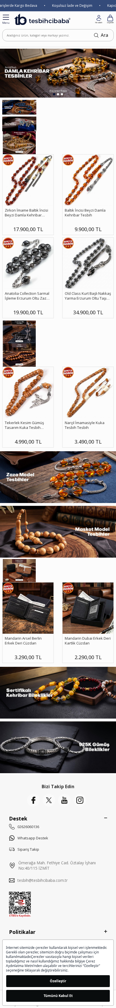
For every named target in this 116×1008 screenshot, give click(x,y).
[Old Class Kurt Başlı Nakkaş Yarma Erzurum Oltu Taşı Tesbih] (88, 263)
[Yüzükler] (19, 124)
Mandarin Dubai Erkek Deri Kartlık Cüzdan (88, 641)
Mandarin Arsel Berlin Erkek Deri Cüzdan (23, 641)
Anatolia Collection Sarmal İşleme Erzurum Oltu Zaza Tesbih (27, 296)
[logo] (42, 19)
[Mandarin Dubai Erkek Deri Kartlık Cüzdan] (88, 608)
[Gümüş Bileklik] (58, 747)
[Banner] (19, 332)
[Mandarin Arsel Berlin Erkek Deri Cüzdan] (28, 608)
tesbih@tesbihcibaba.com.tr (42, 880)
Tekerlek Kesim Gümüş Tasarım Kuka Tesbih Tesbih (24, 425)
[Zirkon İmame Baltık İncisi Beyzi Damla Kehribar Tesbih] (28, 180)
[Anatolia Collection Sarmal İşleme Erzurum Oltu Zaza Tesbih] (28, 263)
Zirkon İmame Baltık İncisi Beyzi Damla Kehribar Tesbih (26, 213)
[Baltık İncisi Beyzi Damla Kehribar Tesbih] (88, 180)
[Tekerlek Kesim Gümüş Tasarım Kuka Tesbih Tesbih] (28, 392)
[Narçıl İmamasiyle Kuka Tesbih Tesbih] (88, 392)
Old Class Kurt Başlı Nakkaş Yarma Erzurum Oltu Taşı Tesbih (88, 296)
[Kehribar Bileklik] (58, 693)
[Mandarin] (19, 570)
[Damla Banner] (19, 142)
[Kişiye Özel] (19, 107)
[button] (54, 94)
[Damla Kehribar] (58, 73)
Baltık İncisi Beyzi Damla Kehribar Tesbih (85, 213)
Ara (104, 35)
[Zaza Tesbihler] (58, 477)
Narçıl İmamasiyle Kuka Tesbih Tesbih (84, 425)
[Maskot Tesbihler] (58, 532)
